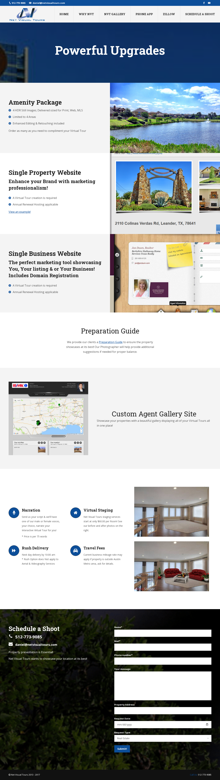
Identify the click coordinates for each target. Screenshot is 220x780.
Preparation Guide (111, 342)
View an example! (20, 212)
